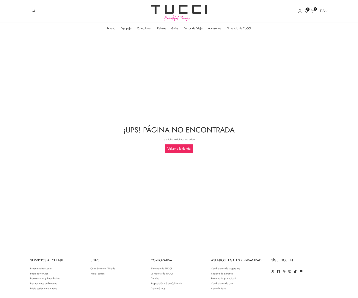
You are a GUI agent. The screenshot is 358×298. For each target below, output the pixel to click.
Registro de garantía (222, 273)
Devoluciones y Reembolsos (45, 278)
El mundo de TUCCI (239, 28)
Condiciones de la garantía (225, 268)
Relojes (161, 28)
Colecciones (144, 28)
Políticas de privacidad (223, 278)
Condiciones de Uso (222, 283)
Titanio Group (158, 288)
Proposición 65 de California (166, 283)
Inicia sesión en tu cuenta (43, 288)
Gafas (174, 28)
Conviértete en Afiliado (102, 268)
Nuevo (111, 28)
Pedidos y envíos (39, 273)
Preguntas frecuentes (41, 268)
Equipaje (126, 28)
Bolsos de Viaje (193, 28)
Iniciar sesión (97, 273)
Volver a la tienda (179, 148)
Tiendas (155, 278)
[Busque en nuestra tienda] (33, 11)
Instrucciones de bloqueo (43, 283)
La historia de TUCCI (162, 273)
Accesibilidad (218, 288)
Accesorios (214, 28)
